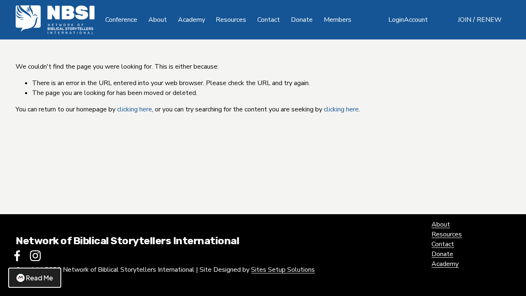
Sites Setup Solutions (283, 269)
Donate (302, 19)
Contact (268, 19)
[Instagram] (35, 255)
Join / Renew (480, 19)
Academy (191, 19)
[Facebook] (17, 255)
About (440, 224)
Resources (446, 234)
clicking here (134, 109)
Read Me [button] (39, 277)
